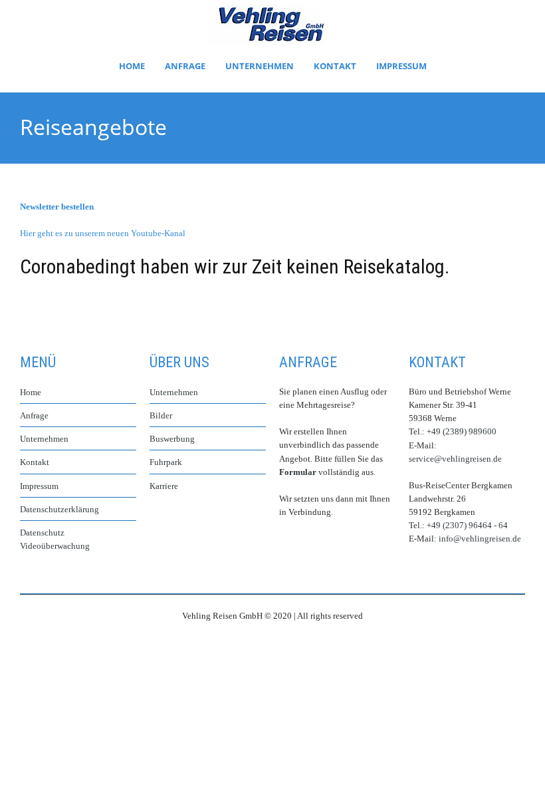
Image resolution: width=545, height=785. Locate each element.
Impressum (401, 66)
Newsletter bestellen (57, 207)
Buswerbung (172, 439)
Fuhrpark (166, 462)
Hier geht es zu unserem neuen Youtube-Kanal (102, 233)
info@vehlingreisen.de (480, 539)
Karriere (164, 486)
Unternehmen (259, 66)
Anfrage (185, 66)
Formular (297, 472)
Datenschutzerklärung (59, 509)
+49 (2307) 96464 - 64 (467, 525)
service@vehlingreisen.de (455, 459)
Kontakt (335, 66)
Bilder (161, 415)
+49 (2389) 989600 (461, 431)
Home (132, 66)
